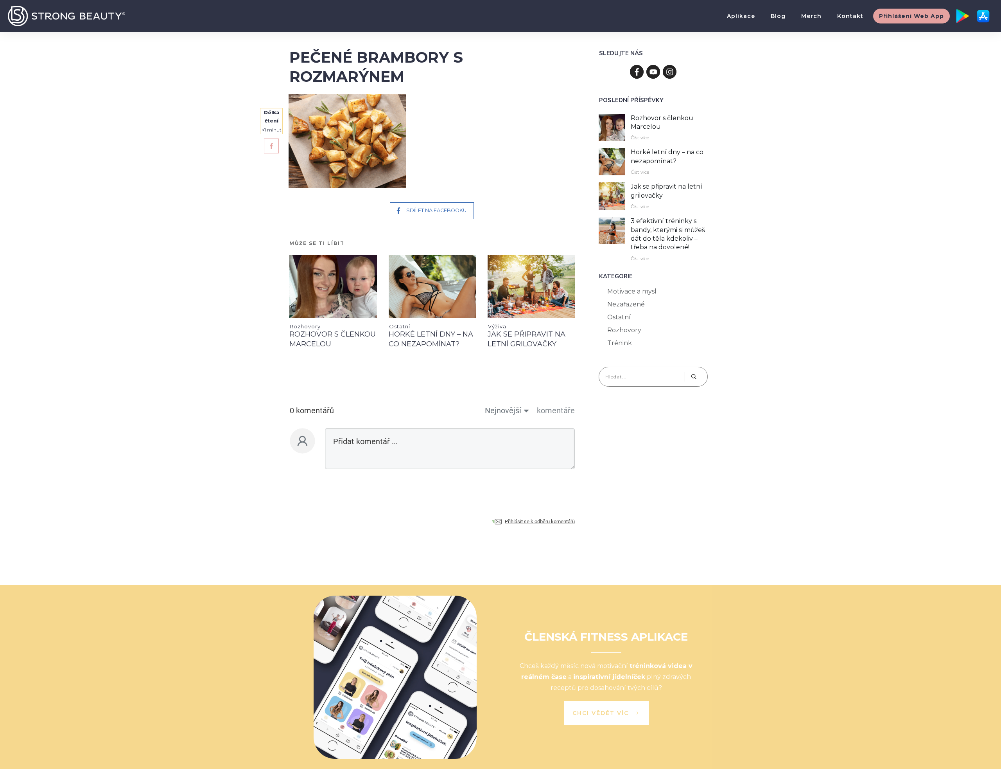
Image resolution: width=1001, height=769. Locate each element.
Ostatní (399, 326)
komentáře (556, 410)
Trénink (619, 343)
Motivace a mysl (632, 291)
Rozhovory (305, 326)
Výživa (497, 326)
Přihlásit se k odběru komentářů (540, 521)
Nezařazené (626, 304)
